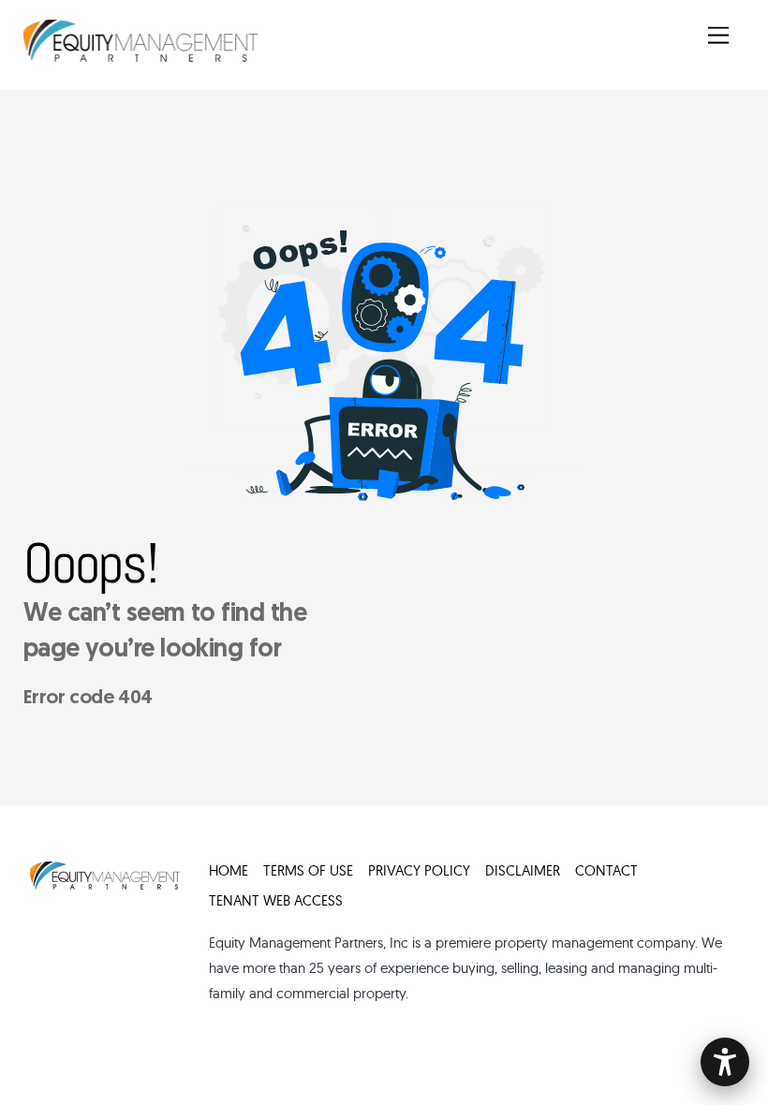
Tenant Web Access (276, 900)
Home (228, 870)
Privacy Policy (419, 870)
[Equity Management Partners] (140, 56)
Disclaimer (522, 870)
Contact (606, 870)
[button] (725, 1062)
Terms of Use (308, 870)
